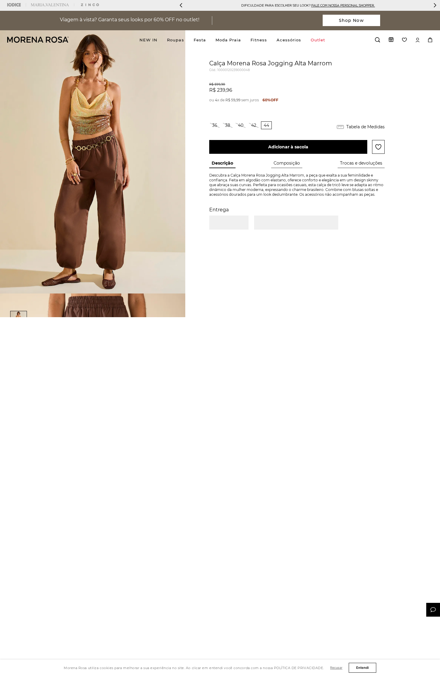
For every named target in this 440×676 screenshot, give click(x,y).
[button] (214, 125)
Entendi (362, 668)
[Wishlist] (404, 39)
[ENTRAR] (417, 40)
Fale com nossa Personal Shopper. (343, 5)
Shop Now (351, 20)
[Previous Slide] (181, 5)
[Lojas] (391, 39)
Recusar (336, 668)
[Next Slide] (435, 5)
